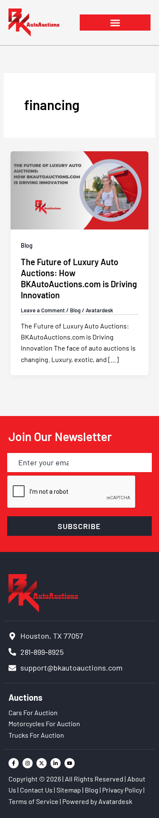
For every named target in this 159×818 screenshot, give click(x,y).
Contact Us (36, 790)
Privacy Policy (122, 790)
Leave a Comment (43, 310)
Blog (27, 245)
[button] (115, 22)
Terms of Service (33, 801)
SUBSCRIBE (79, 526)
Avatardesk (115, 801)
